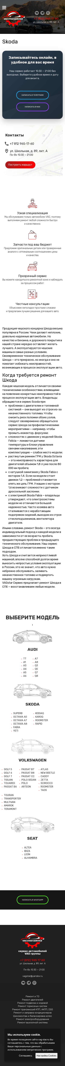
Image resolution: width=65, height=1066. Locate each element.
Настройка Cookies (46, 1055)
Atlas (44, 769)
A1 (24, 662)
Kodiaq (39, 713)
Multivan (9, 802)
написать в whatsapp (32, 900)
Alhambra (30, 857)
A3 (24, 665)
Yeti (15, 730)
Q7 (36, 672)
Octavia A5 (20, 716)
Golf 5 (8, 769)
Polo (24, 783)
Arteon (26, 786)
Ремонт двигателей (32, 999)
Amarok (9, 805)
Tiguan (8, 779)
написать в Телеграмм (33, 95)
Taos (44, 790)
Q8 (36, 675)
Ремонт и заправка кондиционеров (33, 1012)
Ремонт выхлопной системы (32, 1022)
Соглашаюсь (25, 1055)
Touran (9, 795)
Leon (27, 854)
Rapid (38, 723)
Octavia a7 (20, 720)
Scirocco (47, 783)
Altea (27, 847)
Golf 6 (8, 772)
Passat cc (27, 776)
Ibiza (27, 851)
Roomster (41, 720)
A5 (24, 672)
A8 (36, 662)
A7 (36, 658)
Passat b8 (27, 772)
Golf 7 (8, 776)
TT (24, 658)
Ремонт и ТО (32, 996)
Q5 (36, 668)
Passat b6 (10, 786)
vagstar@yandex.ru (33, 976)
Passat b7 (27, 769)
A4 (24, 668)
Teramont (10, 809)
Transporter (12, 798)
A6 (24, 675)
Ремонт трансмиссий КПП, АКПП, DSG (32, 1009)
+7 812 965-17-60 (22, 143)
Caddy (45, 776)
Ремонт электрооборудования (32, 1019)
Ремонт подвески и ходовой (32, 1003)
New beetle (48, 772)
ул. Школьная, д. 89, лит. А (46, 22)
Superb (18, 713)
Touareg (9, 783)
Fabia (16, 727)
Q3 (36, 665)
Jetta (44, 779)
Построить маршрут (20, 164)
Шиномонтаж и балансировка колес (32, 1016)
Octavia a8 (20, 723)
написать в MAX (32, 107)
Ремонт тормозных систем (32, 1006)
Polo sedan (28, 779)
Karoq (39, 716)
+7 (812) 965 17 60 (46, 18)
